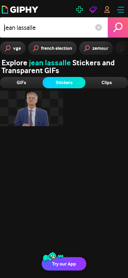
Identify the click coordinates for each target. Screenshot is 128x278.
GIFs (21, 82)
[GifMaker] (79, 10)
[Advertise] (93, 10)
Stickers (64, 82)
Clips (107, 82)
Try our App (64, 264)
